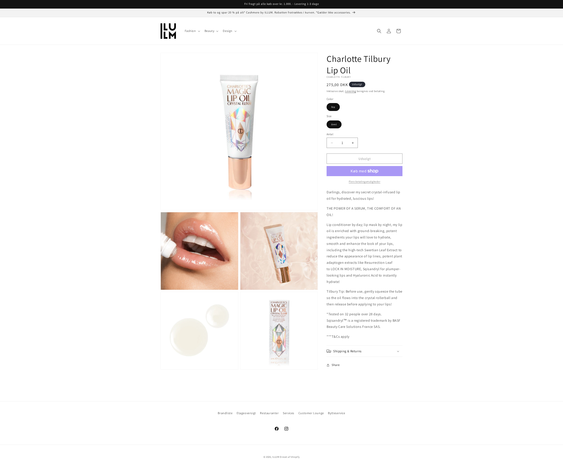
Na (335, 108)
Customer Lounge (311, 413)
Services (288, 413)
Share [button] (336, 365)
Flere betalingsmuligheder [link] (364, 181)
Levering (350, 91)
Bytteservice (336, 413)
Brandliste (225, 413)
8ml (336, 125)
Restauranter (269, 413)
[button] (192, 30)
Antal (330, 134)
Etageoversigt (246, 413)
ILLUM (275, 456)
